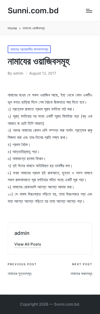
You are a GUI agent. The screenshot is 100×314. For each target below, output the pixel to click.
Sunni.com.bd (33, 10)
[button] (27, 244)
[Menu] (89, 11)
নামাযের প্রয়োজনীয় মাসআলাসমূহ (29, 49)
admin (21, 233)
